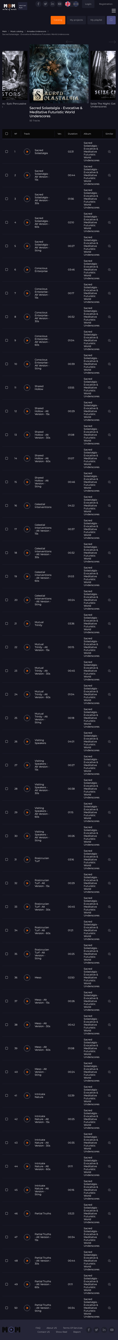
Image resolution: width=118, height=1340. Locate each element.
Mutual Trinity (39, 624)
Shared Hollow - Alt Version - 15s (42, 411)
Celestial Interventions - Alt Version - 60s (43, 576)
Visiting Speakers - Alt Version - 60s (42, 812)
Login (88, 4)
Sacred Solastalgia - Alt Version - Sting (42, 246)
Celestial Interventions (43, 506)
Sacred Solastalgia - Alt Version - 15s (42, 175)
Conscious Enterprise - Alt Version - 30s (42, 317)
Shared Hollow (39, 388)
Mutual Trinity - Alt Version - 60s (42, 694)
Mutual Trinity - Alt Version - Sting (41, 718)
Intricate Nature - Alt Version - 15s (42, 1119)
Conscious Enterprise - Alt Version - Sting (42, 364)
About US (52, 1328)
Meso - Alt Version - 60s (42, 1048)
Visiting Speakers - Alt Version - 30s (42, 789)
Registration (106, 4)
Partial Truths (43, 1213)
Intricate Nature (40, 1096)
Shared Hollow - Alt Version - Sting (42, 482)
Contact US (43, 1331)
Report (77, 1331)
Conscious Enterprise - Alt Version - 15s (42, 293)
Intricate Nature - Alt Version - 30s (42, 1142)
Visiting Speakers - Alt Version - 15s (42, 765)
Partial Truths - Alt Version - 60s (43, 1284)
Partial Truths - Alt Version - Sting (43, 1308)
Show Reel (61, 1331)
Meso (38, 977)
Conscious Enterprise (41, 270)
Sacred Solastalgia (41, 152)
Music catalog (16, 31)
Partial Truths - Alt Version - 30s (43, 1260)
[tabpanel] (59, 83)
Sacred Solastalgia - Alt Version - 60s (42, 222)
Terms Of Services (72, 1328)
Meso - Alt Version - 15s (42, 1001)
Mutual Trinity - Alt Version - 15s (42, 647)
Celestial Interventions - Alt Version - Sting (43, 600)
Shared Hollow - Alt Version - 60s (42, 458)
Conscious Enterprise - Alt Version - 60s (42, 340)
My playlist (96, 20)
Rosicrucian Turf (42, 860)
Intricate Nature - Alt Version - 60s (42, 1166)
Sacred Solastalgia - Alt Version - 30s (42, 199)
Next (112, 42)
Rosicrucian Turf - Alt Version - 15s (42, 883)
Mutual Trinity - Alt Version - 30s (42, 670)
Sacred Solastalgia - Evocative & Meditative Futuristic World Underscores (91, 151)
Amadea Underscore (36, 31)
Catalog (58, 20)
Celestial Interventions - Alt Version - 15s (43, 529)
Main (4, 31)
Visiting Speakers (40, 742)
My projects (76, 20)
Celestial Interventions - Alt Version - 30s (43, 553)
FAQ (38, 1328)
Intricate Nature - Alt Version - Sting (42, 1190)
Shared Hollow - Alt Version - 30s (42, 434)
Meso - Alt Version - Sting (41, 1072)
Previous (69, 42)
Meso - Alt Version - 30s (42, 1025)
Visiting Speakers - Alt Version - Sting (42, 836)
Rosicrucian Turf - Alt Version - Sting (42, 954)
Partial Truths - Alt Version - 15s (43, 1237)
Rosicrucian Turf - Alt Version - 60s (42, 930)
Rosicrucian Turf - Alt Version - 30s (42, 906)
